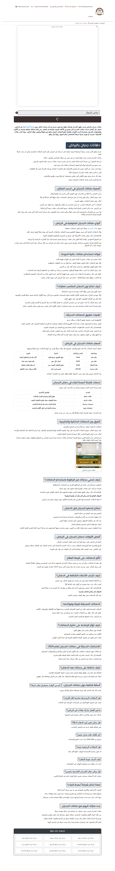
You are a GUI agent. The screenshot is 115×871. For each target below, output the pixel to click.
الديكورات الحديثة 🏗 (70, 6)
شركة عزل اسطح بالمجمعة (85, 844)
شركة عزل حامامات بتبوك (86, 838)
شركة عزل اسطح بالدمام (86, 850)
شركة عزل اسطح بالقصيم (57, 850)
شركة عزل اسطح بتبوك (29, 838)
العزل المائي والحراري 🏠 (56, 6)
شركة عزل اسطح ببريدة (29, 844)
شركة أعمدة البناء (29, 127)
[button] (16, 112)
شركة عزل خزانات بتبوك (57, 838)
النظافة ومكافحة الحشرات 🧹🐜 (39, 6)
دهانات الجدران (93, 228)
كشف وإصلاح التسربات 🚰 (22, 6)
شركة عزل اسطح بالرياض (58, 844)
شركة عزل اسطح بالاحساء (29, 850)
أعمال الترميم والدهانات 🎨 (85, 6)
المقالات (90, 16)
